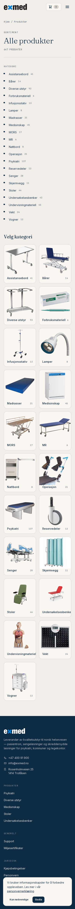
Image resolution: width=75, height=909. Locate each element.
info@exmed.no (18, 763)
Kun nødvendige (19, 899)
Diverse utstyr (12, 800)
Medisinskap (12, 807)
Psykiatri (9, 793)
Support (9, 841)
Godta (38, 899)
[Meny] (67, 7)
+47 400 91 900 (18, 757)
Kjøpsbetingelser (14, 868)
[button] (53, 7)
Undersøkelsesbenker (18, 820)
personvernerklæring (20, 891)
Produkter (20, 21)
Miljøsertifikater (13, 848)
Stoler (7, 813)
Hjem (7, 21)
